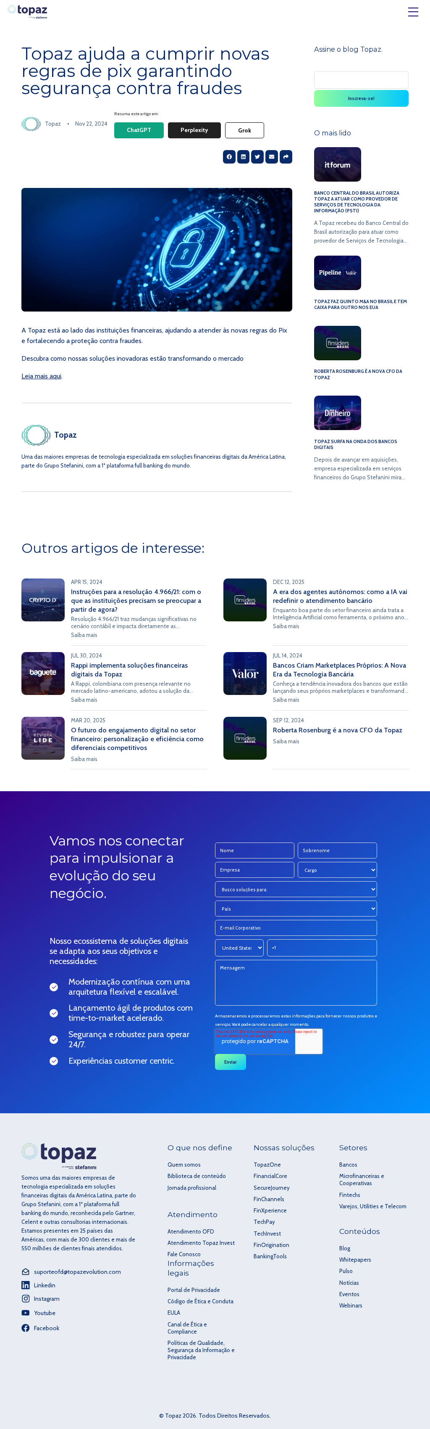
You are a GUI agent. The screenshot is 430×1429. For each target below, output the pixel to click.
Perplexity (194, 130)
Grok (244, 130)
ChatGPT (139, 130)
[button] (286, 157)
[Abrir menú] (413, 12)
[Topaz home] (27, 12)
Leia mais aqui (41, 376)
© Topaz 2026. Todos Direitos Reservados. (215, 1415)
